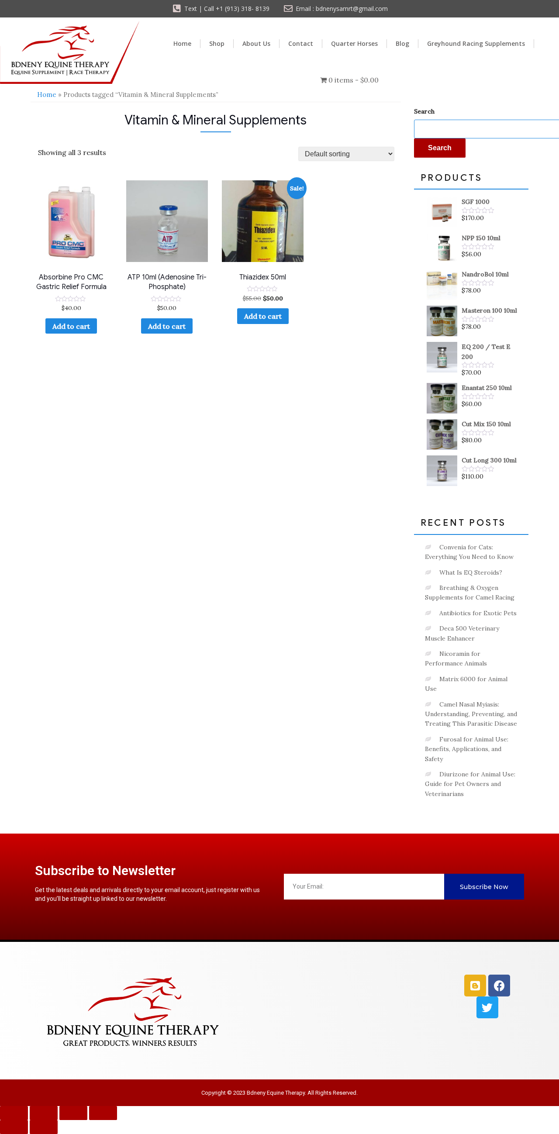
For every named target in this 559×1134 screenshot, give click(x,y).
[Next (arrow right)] (44, 1127)
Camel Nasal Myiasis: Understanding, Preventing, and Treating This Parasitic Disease (471, 714)
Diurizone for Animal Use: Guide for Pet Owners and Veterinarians (470, 784)
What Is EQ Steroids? (470, 572)
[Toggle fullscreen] (44, 1113)
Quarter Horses (354, 43)
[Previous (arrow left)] (14, 1127)
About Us (256, 43)
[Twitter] (487, 1007)
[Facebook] (499, 985)
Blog (402, 43)
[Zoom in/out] (14, 1113)
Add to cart (71, 326)
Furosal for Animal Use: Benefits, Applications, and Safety (466, 749)
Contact (300, 43)
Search (424, 111)
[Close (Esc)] (103, 1113)
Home (182, 43)
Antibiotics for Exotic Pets (478, 613)
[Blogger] (475, 985)
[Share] (73, 1113)
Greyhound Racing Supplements (476, 43)
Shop (216, 43)
